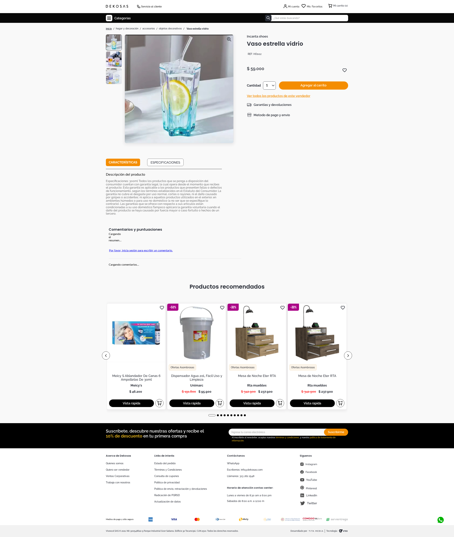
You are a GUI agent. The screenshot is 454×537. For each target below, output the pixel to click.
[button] (179, 90)
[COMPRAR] (159, 403)
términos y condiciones (287, 437)
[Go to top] (440, 508)
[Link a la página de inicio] (109, 28)
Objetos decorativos (170, 28)
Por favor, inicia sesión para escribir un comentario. (141, 250)
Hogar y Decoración (127, 28)
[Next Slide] (348, 355)
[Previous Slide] (106, 355)
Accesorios (148, 28)
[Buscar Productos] (268, 18)
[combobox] (306, 18)
